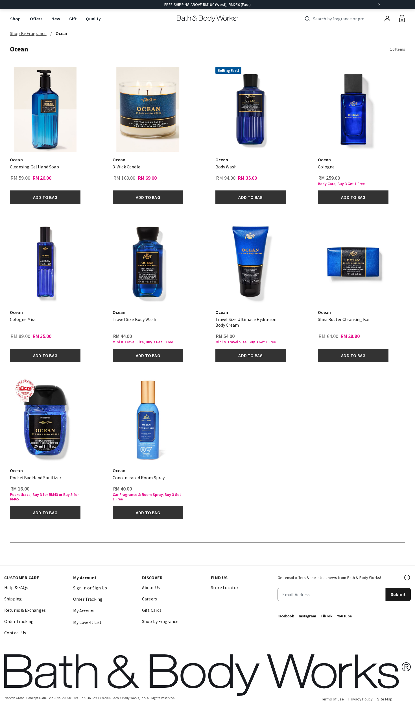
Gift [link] (73, 18)
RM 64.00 (328, 336)
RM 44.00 (122, 336)
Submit (398, 594)
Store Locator (224, 587)
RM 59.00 (20, 178)
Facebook (286, 616)
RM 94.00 (226, 178)
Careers (149, 599)
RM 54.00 (225, 336)
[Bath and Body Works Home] (207, 18)
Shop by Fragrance (160, 621)
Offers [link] (36, 18)
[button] (68, 107)
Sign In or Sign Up (90, 588)
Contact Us (15, 632)
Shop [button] (15, 18)
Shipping (13, 599)
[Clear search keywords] (375, 18)
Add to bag (45, 197)
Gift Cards (152, 610)
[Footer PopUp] (407, 577)
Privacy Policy (360, 699)
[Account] (387, 19)
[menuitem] (15, 19)
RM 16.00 (19, 489)
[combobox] (341, 18)
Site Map (384, 699)
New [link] (55, 18)
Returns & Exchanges (25, 610)
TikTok (327, 616)
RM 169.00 (124, 178)
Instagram (307, 616)
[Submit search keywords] (307, 18)
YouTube (344, 616)
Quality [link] (93, 18)
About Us (151, 587)
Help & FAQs (16, 587)
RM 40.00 (122, 489)
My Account (84, 610)
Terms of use (332, 699)
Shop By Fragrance (28, 33)
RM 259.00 (329, 178)
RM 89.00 (20, 336)
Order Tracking (19, 621)
